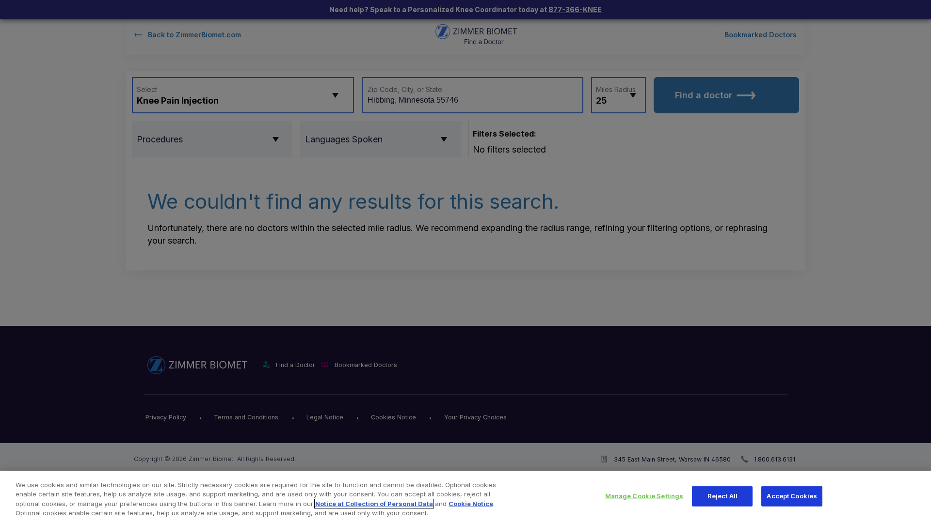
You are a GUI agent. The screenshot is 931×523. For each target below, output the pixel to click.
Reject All (722, 496)
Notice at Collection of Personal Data (374, 504)
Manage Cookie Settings (644, 496)
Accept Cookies (792, 496)
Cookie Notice (471, 504)
